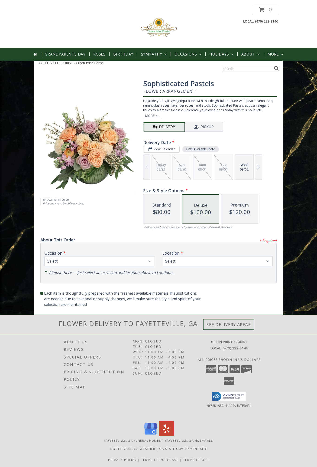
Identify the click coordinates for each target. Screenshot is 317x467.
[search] (276, 68)
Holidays (219, 54)
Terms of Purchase (160, 460)
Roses (99, 54)
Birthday (123, 54)
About (248, 54)
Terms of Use (196, 460)
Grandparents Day (65, 54)
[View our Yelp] (166, 435)
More (273, 54)
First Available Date (200, 149)
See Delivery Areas (229, 324)
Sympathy (151, 54)
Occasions (186, 54)
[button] (265, 9)
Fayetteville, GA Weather (132, 449)
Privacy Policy (122, 460)
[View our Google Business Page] (150, 435)
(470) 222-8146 (266, 21)
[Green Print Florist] (158, 26)
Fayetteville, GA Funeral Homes (132, 440)
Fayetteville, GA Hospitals (189, 440)
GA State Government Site (183, 449)
